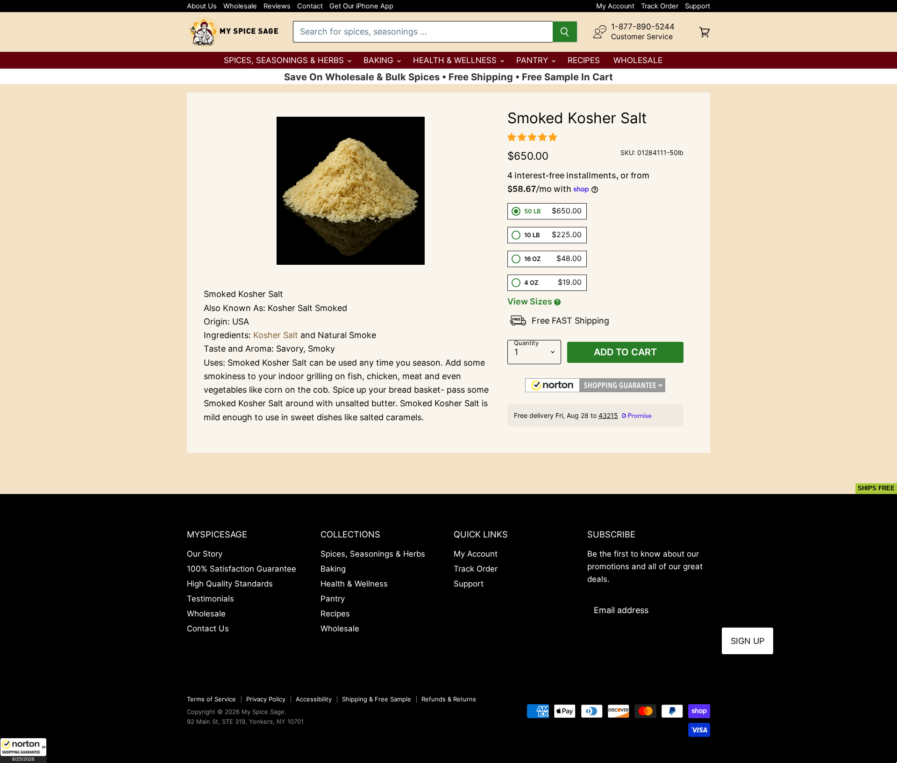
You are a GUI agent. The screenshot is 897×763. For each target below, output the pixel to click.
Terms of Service (211, 699)
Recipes (584, 60)
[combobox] (423, 31)
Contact (310, 6)
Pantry (533, 60)
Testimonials (210, 598)
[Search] (565, 31)
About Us (202, 6)
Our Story (204, 553)
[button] (23, 750)
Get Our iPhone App (361, 6)
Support (697, 6)
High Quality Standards (230, 583)
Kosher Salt (275, 335)
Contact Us (208, 628)
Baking (379, 60)
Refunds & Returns (448, 699)
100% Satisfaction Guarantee (241, 568)
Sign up (747, 641)
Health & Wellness (456, 60)
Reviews (277, 6)
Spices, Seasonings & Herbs (285, 60)
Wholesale (240, 6)
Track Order (659, 6)
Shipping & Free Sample (376, 699)
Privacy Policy (265, 699)
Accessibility (314, 699)
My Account (615, 6)
